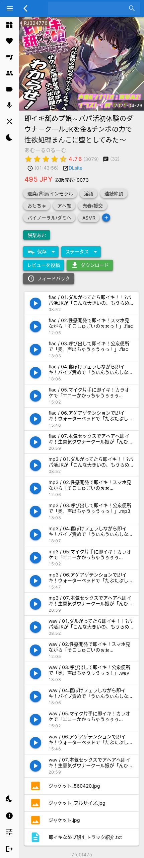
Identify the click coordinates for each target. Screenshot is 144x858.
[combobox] (89, 8)
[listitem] (9, 25)
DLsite (75, 168)
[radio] (28, 159)
